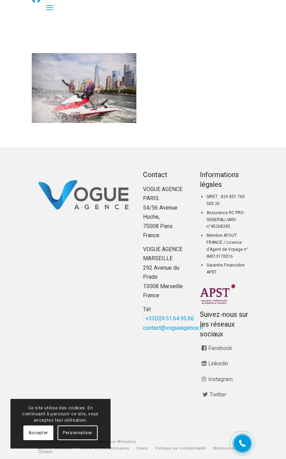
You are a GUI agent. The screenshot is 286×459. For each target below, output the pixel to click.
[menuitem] (49, 8)
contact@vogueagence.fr (173, 328)
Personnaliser (77, 433)
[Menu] (49, 8)
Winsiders (126, 442)
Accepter (38, 433)
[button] (242, 443)
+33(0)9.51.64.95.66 (169, 318)
